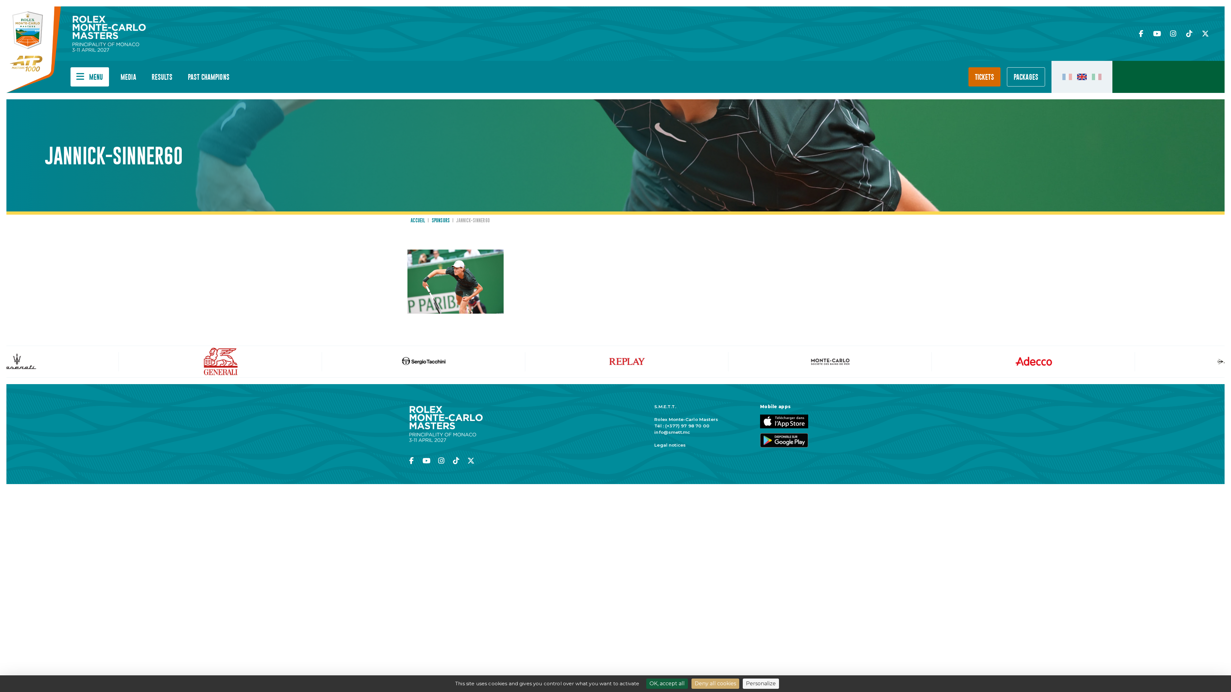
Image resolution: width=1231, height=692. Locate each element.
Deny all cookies (715, 683)
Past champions (209, 77)
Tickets (984, 77)
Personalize (761, 683)
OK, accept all (667, 683)
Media (128, 77)
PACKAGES (1026, 77)
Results (162, 77)
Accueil (418, 221)
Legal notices (670, 445)
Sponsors (441, 221)
